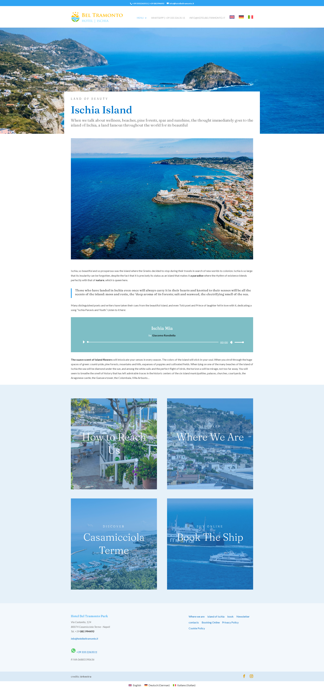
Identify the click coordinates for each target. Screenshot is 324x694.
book (230, 616)
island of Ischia (215, 616)
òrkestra (85, 676)
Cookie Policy (197, 628)
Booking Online (211, 622)
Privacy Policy (230, 622)
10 (173, 252)
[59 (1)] (162, 258)
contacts (194, 622)
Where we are (197, 616)
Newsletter (243, 616)
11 (176, 252)
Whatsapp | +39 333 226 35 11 (168, 18)
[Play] (83, 342)
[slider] (238, 342)
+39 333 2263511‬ (86, 652)
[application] (162, 342)
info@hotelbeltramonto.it (207, 18)
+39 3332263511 (140, 3)
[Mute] (231, 342)
